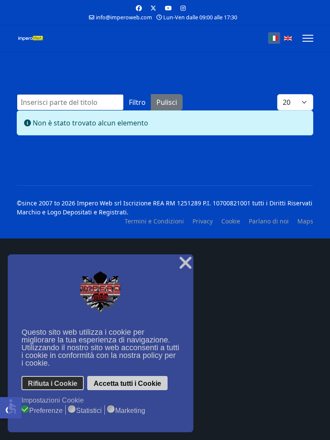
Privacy (202, 221)
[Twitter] (153, 8)
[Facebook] (139, 8)
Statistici (89, 410)
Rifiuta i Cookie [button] (52, 383)
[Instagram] (183, 8)
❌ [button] (185, 263)
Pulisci (166, 102)
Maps (305, 221)
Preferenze (46, 410)
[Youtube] (168, 8)
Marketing (130, 410)
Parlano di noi (269, 221)
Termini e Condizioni (154, 221)
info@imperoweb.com (124, 17)
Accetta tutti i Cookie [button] (127, 383)
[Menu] (307, 38)
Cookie (230, 221)
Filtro (137, 102)
